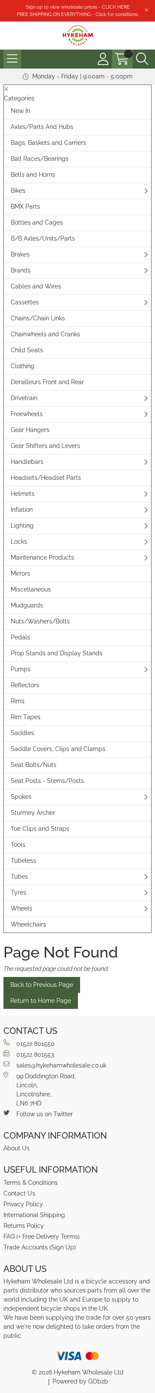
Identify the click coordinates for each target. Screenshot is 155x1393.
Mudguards (27, 605)
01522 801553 (35, 1054)
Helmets (22, 493)
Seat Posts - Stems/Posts (47, 780)
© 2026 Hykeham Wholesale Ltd (78, 1372)
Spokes (21, 796)
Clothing (22, 366)
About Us (16, 1148)
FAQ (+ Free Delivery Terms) (41, 1236)
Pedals (20, 637)
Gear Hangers (30, 429)
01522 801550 (35, 1043)
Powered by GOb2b (80, 1381)
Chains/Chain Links (38, 318)
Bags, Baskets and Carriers (48, 142)
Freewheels (27, 413)
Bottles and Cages (37, 222)
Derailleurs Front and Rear (47, 382)
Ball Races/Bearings (39, 158)
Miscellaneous (31, 589)
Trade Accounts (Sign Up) (39, 1247)
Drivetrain (24, 397)
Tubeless (23, 860)
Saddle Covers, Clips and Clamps (58, 748)
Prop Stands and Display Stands (56, 653)
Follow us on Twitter (44, 1114)
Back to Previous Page (41, 984)
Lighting (22, 525)
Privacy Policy (23, 1204)
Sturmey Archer (33, 812)
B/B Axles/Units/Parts (43, 238)
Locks (19, 541)
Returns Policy (23, 1225)
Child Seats (27, 350)
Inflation (22, 509)
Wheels (21, 908)
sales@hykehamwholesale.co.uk (61, 1065)
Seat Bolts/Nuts (33, 764)
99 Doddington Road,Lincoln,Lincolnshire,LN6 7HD (46, 1090)
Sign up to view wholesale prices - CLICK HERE (78, 7)
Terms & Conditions (30, 1182)
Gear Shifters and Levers (45, 445)
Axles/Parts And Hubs (42, 126)
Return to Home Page (40, 1000)
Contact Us (19, 1193)
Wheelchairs (28, 924)
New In (20, 110)
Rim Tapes (25, 717)
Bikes (18, 190)
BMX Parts (25, 206)
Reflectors (25, 685)
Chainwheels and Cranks (45, 334)
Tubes (19, 876)
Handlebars (27, 461)
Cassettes (25, 302)
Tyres (18, 892)
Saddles (22, 732)
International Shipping (34, 1214)
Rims (18, 701)
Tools (18, 844)
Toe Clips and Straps (40, 828)
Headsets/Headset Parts (46, 477)
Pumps (21, 669)
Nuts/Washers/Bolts (40, 621)
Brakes (20, 254)
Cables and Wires (36, 286)
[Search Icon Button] (142, 59)
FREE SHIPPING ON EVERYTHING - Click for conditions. (78, 14)
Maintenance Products (42, 557)
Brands (21, 270)
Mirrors (20, 573)
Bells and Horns (33, 174)
